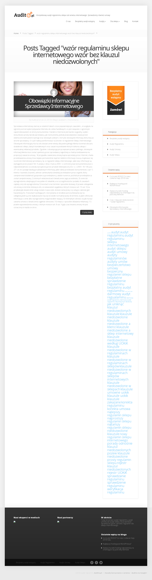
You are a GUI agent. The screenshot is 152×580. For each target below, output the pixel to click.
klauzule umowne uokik (120, 391)
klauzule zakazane (114, 400)
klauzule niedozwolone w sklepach (119, 385)
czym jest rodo (128, 291)
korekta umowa (118, 409)
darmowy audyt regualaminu (118, 295)
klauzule (113, 314)
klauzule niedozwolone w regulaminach (119, 349)
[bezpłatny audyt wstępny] (116, 114)
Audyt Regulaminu (117, 144)
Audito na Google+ (139, 573)
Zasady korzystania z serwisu (117, 573)
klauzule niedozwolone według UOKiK (117, 340)
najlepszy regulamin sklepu (119, 413)
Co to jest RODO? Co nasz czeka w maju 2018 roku (120, 177)
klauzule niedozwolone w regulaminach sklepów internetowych (119, 372)
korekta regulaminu (119, 404)
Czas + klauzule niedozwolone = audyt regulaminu (122, 201)
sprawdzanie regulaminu (116, 477)
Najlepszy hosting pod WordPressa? (118, 184)
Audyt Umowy (115, 149)
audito (109, 233)
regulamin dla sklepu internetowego (117, 524)
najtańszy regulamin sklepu (119, 426)
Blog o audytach (59, 120)
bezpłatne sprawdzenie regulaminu (116, 280)
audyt (115, 232)
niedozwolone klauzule (117, 432)
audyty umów (117, 261)
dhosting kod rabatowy (123, 302)
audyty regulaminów (117, 256)
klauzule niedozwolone (119, 315)
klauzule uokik (117, 395)
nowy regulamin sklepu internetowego (119, 437)
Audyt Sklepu (115, 155)
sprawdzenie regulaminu (116, 484)
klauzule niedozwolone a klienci (118, 323)
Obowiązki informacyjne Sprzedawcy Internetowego (54, 103)
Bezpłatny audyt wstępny (119, 138)
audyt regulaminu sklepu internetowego (120, 240)
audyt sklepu (116, 248)
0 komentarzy (73, 120)
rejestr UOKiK (117, 472)
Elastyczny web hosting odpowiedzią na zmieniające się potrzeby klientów (122, 193)
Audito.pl (35, 120)
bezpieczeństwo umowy (119, 266)
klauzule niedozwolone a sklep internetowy (120, 330)
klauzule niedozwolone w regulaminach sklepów (119, 361)
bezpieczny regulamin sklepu (119, 272)
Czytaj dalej (87, 212)
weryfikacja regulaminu (115, 490)
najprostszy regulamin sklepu (119, 419)
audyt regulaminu (118, 234)
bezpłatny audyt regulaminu (119, 289)
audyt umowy (117, 251)
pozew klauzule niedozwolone (118, 455)
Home (16, 33)
